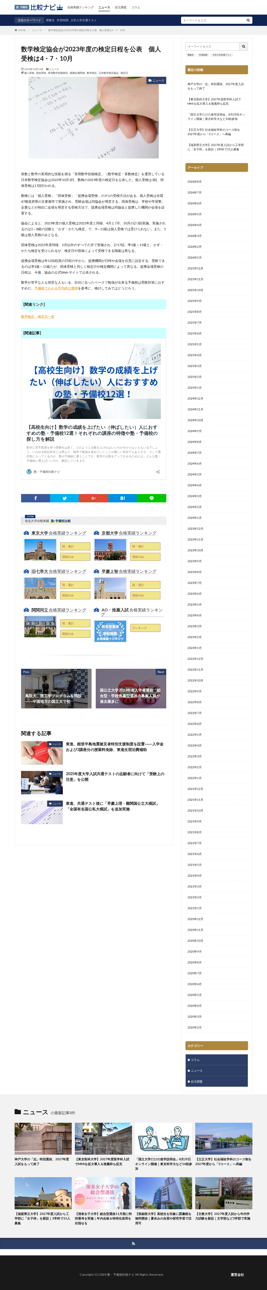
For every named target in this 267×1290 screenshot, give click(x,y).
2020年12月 (195, 919)
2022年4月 (195, 745)
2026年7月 (195, 192)
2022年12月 (195, 658)
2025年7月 (195, 322)
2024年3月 (195, 496)
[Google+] (93, 498)
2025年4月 (195, 355)
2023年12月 (195, 528)
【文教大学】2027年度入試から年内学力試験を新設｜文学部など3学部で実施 (222, 1216)
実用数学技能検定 (58, 73)
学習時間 (62, 20)
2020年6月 (195, 984)
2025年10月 (195, 290)
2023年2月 (195, 637)
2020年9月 (195, 951)
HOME (22, 30)
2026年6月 (195, 203)
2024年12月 (195, 398)
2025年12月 (195, 268)
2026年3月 (195, 236)
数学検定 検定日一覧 (37, 316)
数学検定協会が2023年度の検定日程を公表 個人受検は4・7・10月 (86, 30)
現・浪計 (68, 546)
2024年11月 (195, 409)
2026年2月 (195, 246)
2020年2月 (195, 1027)
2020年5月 (195, 995)
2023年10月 (195, 550)
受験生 (50, 20)
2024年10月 (195, 420)
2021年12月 (195, 789)
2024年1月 (195, 517)
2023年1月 (195, 648)
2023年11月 (195, 539)
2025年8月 (195, 311)
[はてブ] (122, 498)
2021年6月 (195, 854)
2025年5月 (195, 344)
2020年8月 (195, 962)
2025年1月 (195, 387)
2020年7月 (195, 973)
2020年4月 (195, 1005)
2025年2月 (195, 376)
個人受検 (29, 73)
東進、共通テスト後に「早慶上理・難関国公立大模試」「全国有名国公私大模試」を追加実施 (113, 806)
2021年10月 (195, 810)
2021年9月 (195, 821)
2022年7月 (195, 713)
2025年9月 (195, 301)
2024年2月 (195, 507)
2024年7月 (195, 452)
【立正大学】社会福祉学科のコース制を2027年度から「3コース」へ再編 (214, 132)
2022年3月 (195, 756)
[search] (248, 20)
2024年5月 (195, 474)
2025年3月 (195, 366)
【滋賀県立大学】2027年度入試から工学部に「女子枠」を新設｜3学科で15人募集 (216, 147)
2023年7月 (195, 583)
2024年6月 (195, 463)
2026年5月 (195, 214)
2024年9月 (195, 431)
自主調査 (121, 7)
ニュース (104, 7)
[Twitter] (64, 498)
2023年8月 (195, 572)
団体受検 (41, 73)
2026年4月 (195, 225)
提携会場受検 (77, 73)
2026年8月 (195, 181)
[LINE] (151, 498)
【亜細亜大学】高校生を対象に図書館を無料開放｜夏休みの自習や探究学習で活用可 (163, 1218)
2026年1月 (195, 257)
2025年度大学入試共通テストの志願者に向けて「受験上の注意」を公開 (115, 776)
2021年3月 (195, 886)
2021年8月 (195, 832)
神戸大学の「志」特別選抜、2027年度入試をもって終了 (216, 86)
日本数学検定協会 (109, 73)
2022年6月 (195, 723)
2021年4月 (195, 875)
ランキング (139, 628)
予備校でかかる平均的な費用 (56, 288)
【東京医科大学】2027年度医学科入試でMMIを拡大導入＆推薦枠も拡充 (214, 101)
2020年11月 (195, 930)
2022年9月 (195, 691)
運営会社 (237, 1274)
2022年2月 (195, 767)
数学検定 (92, 73)
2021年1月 (195, 908)
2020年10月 (195, 940)
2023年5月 (195, 604)
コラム (135, 7)
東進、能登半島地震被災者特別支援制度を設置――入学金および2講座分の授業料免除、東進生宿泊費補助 (115, 747)
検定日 (124, 73)
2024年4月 (195, 485)
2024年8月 (195, 442)
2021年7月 (195, 843)
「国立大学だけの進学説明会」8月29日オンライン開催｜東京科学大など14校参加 (216, 117)
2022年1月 (195, 778)
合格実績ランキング (80, 7)
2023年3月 (195, 626)
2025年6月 (195, 333)
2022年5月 (195, 734)
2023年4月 (195, 615)
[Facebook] (35, 498)
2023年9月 (195, 561)
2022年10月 (195, 680)
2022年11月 (195, 669)
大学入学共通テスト (84, 20)
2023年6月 (195, 593)
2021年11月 (195, 799)
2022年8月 (195, 702)
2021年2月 (195, 897)
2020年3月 (195, 1016)
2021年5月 (195, 864)
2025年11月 (195, 279)
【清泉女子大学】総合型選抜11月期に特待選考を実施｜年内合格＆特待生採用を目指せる (103, 1218)
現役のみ (68, 556)
